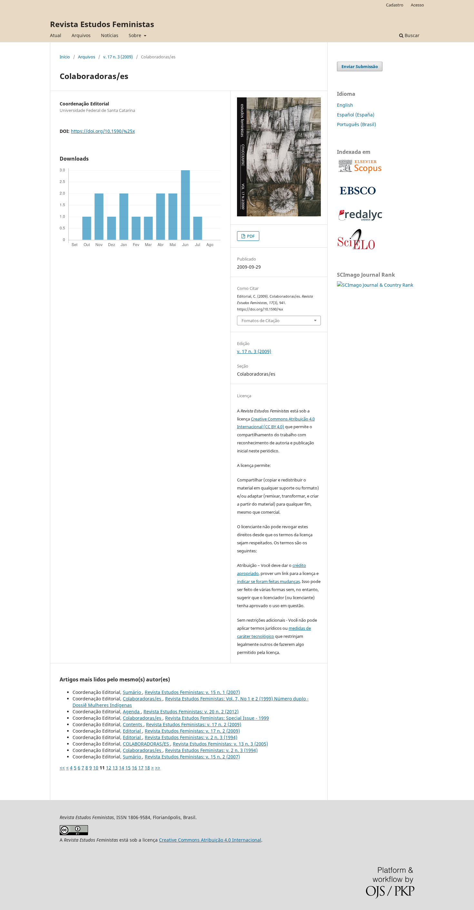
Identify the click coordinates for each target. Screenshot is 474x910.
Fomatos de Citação (261, 320)
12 (108, 768)
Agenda (132, 711)
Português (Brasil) (356, 124)
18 (147, 768)
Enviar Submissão (359, 66)
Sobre (136, 35)
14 (121, 768)
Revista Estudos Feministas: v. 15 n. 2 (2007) (192, 757)
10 (95, 768)
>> (157, 768)
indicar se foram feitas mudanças (268, 581)
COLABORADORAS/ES (146, 744)
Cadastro (394, 5)
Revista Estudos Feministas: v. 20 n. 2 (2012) (191, 711)
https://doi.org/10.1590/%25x (103, 131)
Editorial (132, 731)
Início (65, 57)
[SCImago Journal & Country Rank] (375, 285)
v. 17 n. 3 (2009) (118, 57)
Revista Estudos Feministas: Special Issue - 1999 (217, 718)
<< (62, 768)
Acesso (417, 5)
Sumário (132, 692)
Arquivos (81, 35)
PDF (250, 236)
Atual (55, 35)
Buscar (411, 35)
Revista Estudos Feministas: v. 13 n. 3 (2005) (220, 744)
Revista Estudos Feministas (102, 24)
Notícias (109, 35)
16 (134, 768)
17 (140, 768)
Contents (133, 724)
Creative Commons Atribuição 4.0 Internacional (210, 840)
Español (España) (355, 115)
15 (128, 768)
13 (115, 768)
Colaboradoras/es (143, 699)
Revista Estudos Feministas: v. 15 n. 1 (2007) (192, 692)
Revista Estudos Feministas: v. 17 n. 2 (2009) (193, 724)
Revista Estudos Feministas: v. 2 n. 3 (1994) (191, 737)
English (345, 105)
